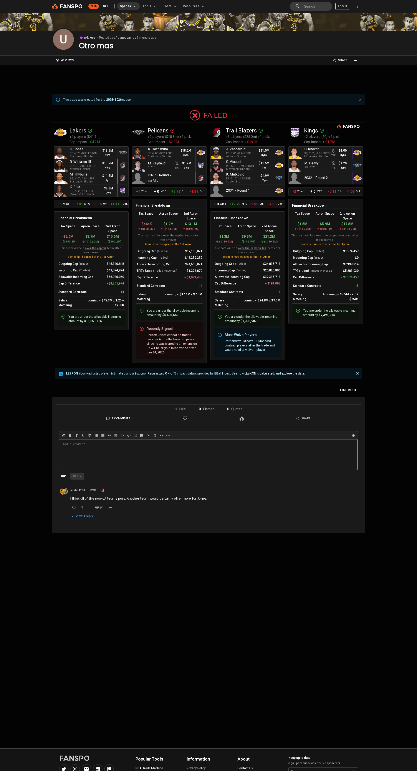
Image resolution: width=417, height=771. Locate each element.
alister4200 (77, 490)
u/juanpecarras (125, 37)
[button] (180, 409)
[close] (360, 100)
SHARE (342, 60)
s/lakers (90, 37)
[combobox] (316, 6)
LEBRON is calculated (259, 373)
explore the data (292, 373)
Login (342, 6)
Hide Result (349, 390)
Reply (98, 507)
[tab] (128, 6)
